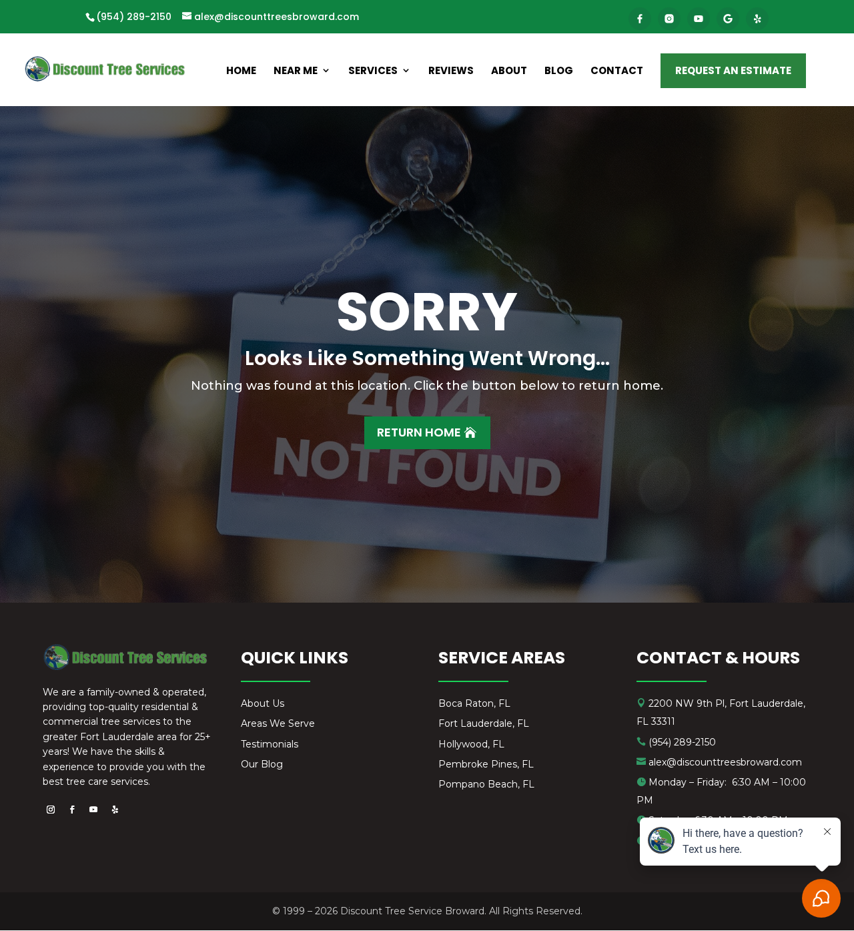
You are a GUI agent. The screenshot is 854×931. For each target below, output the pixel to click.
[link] (640, 18)
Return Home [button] (419, 432)
